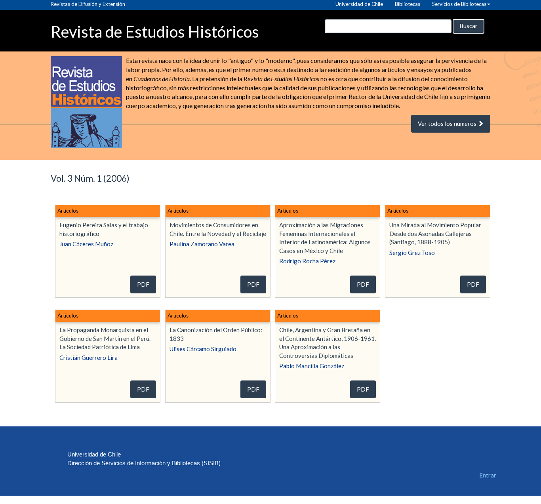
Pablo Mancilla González (311, 365)
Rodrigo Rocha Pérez (307, 260)
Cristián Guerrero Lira (88, 357)
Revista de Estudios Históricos (155, 31)
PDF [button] (143, 284)
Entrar (487, 475)
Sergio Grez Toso (412, 252)
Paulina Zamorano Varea (202, 243)
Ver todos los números (448, 123)
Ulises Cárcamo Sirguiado (203, 348)
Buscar (468, 25)
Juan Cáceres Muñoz (86, 243)
